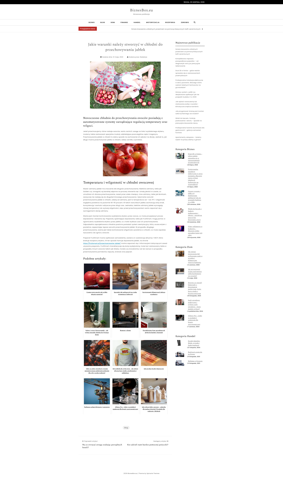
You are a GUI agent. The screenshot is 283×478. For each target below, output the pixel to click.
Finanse (124, 22)
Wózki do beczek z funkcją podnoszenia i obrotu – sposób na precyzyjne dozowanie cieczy (189, 120)
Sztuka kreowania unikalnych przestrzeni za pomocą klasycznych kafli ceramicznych (149, 29)
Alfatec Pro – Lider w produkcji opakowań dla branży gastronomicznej (195, 320)
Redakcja (143, 57)
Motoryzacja (152, 22)
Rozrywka (170, 22)
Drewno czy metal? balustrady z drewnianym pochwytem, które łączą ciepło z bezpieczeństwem (195, 288)
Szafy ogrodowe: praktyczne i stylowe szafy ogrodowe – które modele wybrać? (194, 304)
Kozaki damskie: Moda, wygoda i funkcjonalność (194, 343)
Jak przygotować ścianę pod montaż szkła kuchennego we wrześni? (190, 112)
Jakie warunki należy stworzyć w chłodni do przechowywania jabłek (125, 47)
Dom (113, 22)
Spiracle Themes (153, 473)
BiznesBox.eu (141, 10)
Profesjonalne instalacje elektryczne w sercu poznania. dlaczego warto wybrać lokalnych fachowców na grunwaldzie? (189, 84)
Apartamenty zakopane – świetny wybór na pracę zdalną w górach (188, 138)
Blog (102, 22)
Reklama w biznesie (195, 361)
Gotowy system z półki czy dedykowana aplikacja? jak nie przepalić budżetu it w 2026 (187, 94)
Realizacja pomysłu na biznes (195, 353)
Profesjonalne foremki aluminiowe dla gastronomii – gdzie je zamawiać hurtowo (190, 130)
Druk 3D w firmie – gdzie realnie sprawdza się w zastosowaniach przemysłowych (188, 73)
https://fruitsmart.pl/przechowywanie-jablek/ (102, 243)
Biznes (92, 22)
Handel (137, 22)
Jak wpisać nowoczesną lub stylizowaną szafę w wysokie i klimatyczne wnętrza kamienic (187, 104)
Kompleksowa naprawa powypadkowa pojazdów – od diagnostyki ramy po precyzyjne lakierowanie (188, 62)
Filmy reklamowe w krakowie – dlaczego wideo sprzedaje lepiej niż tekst (195, 231)
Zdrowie (185, 22)
